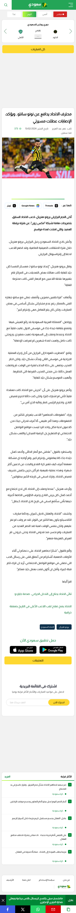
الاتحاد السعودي (47, 627)
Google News (33, 205)
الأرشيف (10, 880)
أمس (44, 14)
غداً (14, 14)
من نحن (66, 880)
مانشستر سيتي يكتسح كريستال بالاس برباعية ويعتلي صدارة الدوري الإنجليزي (36, 900)
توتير (15, 205)
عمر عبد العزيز (59, 128)
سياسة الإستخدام (46, 880)
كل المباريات (38, 49)
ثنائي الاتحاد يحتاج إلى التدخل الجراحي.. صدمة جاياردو (43, 593)
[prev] (70, 31)
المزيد (7, 776)
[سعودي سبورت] (38, 5)
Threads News (52, 205)
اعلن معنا (26, 880)
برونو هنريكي (64, 627)
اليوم (29, 14)
